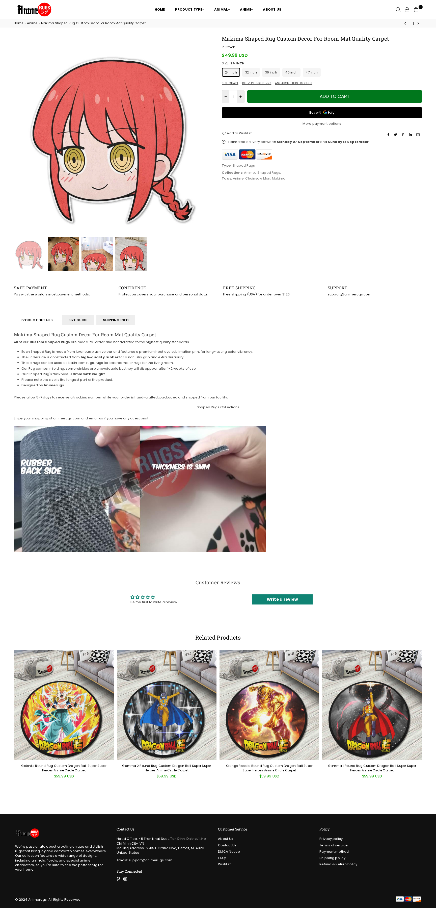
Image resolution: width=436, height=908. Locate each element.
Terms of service (333, 845)
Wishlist (224, 864)
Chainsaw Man (257, 178)
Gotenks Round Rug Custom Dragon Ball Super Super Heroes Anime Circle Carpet (63, 768)
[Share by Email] (418, 134)
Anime (32, 23)
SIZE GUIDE (77, 320)
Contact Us (227, 845)
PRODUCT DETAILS (36, 320)
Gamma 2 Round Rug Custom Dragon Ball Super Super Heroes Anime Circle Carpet (166, 768)
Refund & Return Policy (338, 864)
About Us (225, 838)
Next (209, 135)
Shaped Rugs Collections (218, 407)
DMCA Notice (229, 851)
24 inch (231, 72)
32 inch (251, 72)
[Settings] (407, 9)
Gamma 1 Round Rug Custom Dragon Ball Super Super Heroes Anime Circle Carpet (372, 768)
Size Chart (230, 83)
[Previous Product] (405, 23)
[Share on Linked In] (411, 134)
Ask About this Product (293, 83)
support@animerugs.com (144, 860)
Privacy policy (331, 838)
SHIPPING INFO (116, 320)
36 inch (271, 72)
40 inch (291, 72)
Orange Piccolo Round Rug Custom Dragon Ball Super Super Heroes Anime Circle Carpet (269, 768)
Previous (18, 135)
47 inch (312, 72)
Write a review (282, 599)
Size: (233, 63)
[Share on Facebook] (389, 134)
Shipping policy (332, 857)
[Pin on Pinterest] (403, 134)
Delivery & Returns (256, 83)
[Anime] (411, 23)
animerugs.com (66, 418)
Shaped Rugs (268, 172)
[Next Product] (418, 23)
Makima (279, 178)
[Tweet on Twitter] (396, 134)
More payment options (322, 123)
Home (18, 23)
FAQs (222, 857)
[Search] (398, 9)
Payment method (334, 851)
